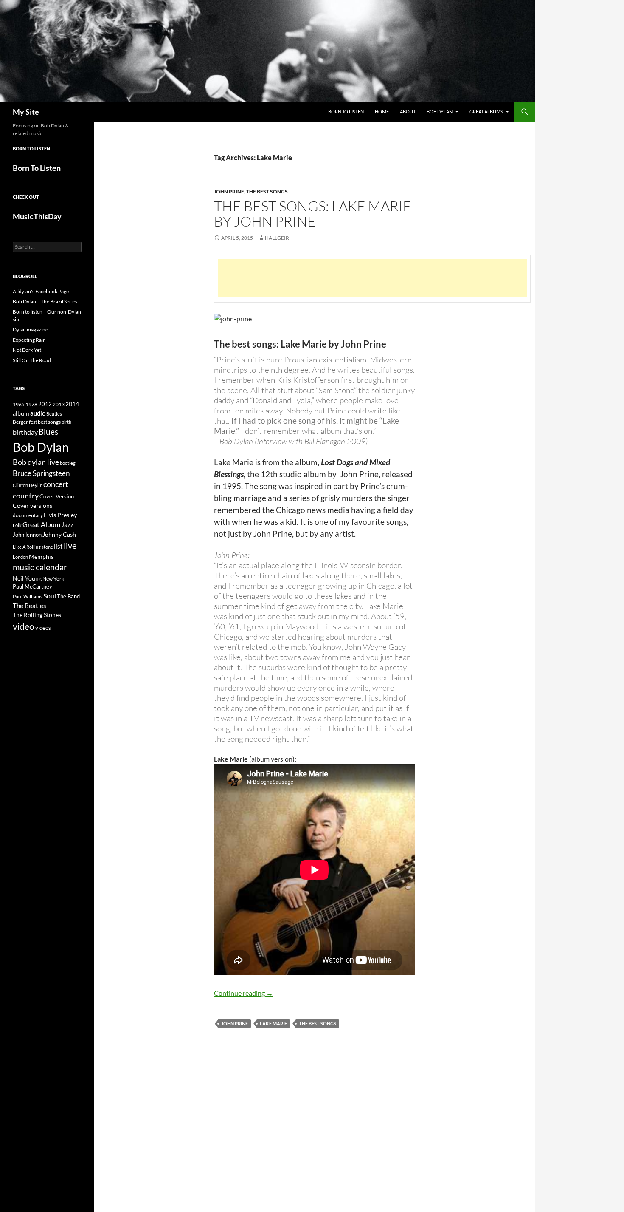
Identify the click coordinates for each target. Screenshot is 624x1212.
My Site (26, 111)
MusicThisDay (37, 216)
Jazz (67, 524)
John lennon (27, 534)
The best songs (317, 1023)
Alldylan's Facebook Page (41, 291)
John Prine (229, 191)
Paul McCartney (32, 586)
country (26, 495)
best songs (49, 422)
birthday (25, 432)
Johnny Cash (59, 534)
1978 (31, 404)
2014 (72, 404)
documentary (28, 515)
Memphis (41, 556)
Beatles (54, 413)
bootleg (68, 463)
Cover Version (56, 496)
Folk (17, 525)
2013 (59, 404)
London (20, 557)
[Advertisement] (372, 278)
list (58, 546)
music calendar (40, 567)
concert (55, 484)
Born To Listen (346, 111)
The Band (68, 596)
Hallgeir (277, 238)
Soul (49, 596)
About (408, 111)
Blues (48, 431)
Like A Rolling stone (33, 546)
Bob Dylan (440, 111)
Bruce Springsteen (41, 473)
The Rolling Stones (37, 614)
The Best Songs (267, 191)
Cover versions (32, 505)
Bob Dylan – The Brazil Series (45, 301)
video (23, 626)
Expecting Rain (29, 340)
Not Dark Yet (27, 350)
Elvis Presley (60, 514)
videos (43, 627)
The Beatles (29, 605)
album (21, 413)
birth (66, 422)
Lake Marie (273, 1023)
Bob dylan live (36, 462)
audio (37, 413)
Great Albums (486, 111)
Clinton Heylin (27, 485)
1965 (19, 404)
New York (53, 578)
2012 (45, 404)
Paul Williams (27, 596)
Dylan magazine (30, 329)
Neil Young (27, 578)
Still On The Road (32, 360)
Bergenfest (25, 422)
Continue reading (243, 993)
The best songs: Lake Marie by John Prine (312, 213)
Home (382, 111)
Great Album (41, 524)
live (70, 545)
